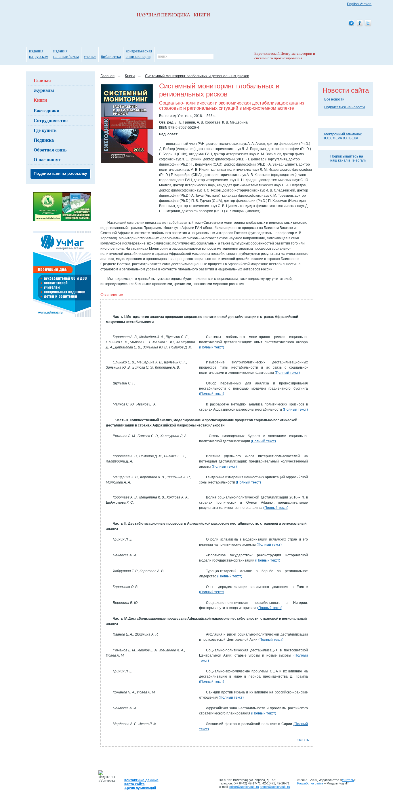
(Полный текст (211, 347)
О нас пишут (47, 159)
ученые (90, 56)
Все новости (334, 99)
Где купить (45, 130)
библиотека (111, 56)
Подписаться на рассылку (60, 173)
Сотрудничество (51, 120)
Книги (40, 99)
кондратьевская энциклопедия (139, 53)
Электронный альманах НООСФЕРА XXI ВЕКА (342, 136)
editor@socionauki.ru (244, 786)
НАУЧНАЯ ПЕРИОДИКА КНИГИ (173, 15)
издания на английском (66, 53)
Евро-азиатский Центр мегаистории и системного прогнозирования (284, 55)
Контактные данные (141, 780)
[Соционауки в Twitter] (368, 23)
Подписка (44, 139)
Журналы (44, 90)
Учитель (348, 780)
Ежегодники (46, 110)
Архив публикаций (140, 788)
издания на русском (38, 53)
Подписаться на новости (344, 107)
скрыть (303, 740)
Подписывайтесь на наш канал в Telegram (348, 158)
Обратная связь (50, 149)
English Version (359, 4)
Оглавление (111, 294)
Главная (42, 80)
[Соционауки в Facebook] (359, 23)
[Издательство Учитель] (62, 220)
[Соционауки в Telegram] (351, 23)
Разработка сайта (310, 783)
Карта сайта (134, 784)
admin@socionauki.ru (275, 786)
